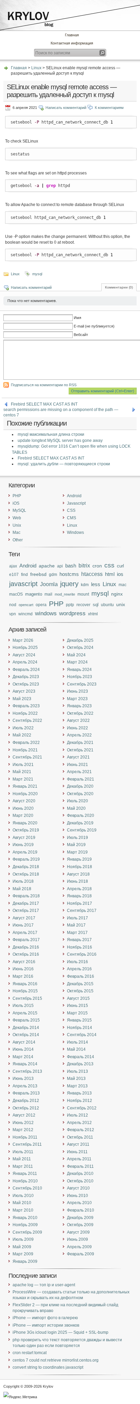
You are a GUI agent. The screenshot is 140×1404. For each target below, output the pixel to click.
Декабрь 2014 (26, 1027)
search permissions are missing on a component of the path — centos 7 (60, 409)
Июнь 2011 (77, 1151)
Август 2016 (24, 961)
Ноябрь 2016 (79, 947)
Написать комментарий (66, 108)
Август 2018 (78, 874)
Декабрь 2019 (80, 823)
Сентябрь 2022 (27, 720)
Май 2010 (22, 1202)
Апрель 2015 (25, 1013)
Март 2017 (77, 932)
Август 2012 (24, 1115)
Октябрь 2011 (80, 1137)
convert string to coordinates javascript (48, 1367)
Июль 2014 (77, 1042)
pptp (70, 604)
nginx (117, 594)
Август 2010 (78, 1188)
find (24, 574)
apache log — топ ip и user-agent (44, 1285)
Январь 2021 (25, 786)
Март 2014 (23, 1056)
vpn (12, 614)
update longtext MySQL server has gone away (60, 440)
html (110, 574)
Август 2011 (78, 1144)
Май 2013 (76, 1078)
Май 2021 (22, 771)
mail (48, 594)
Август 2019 (24, 837)
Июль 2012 (77, 1115)
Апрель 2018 (79, 888)
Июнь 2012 (23, 1122)
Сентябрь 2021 (27, 757)
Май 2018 (22, 888)
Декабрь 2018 (26, 866)
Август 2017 (24, 918)
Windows (75, 532)
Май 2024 (76, 655)
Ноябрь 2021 (25, 750)
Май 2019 (76, 844)
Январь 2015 (79, 1020)
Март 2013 (77, 1086)
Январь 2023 (79, 706)
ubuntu (107, 604)
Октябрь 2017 (26, 910)
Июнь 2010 (77, 1195)
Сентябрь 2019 (82, 830)
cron (97, 565)
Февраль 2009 (80, 1254)
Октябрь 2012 (26, 1108)
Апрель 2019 (25, 852)
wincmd (25, 614)
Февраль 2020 (80, 815)
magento (33, 594)
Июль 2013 (77, 1071)
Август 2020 (24, 801)
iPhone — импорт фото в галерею (45, 1317)
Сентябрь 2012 (82, 1108)
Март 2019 (77, 852)
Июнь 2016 (23, 969)
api (60, 566)
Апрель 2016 (79, 969)
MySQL (19, 510)
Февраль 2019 (26, 859)
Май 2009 (22, 1246)
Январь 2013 (79, 1093)
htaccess (92, 574)
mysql (37, 274)
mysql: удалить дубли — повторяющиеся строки (64, 464)
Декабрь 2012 (26, 1100)
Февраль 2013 (26, 1093)
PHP (17, 495)
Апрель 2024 (25, 662)
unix (120, 604)
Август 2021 (78, 757)
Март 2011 (23, 1166)
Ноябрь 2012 (79, 1100)
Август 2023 (24, 691)
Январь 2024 (79, 669)
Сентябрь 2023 (82, 684)
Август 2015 (78, 998)
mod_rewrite (65, 594)
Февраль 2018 (26, 896)
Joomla (49, 584)
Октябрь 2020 (80, 793)
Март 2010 (23, 1210)
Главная (72, 35)
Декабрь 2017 (26, 903)
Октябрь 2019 (26, 830)
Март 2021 (23, 779)
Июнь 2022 (77, 728)
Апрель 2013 (25, 1086)
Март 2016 (23, 976)
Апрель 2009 (79, 1246)
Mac (16, 532)
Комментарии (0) (119, 287)
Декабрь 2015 (80, 983)
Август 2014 (24, 1042)
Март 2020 (23, 815)
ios (120, 574)
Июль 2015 (23, 1005)
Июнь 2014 (23, 1049)
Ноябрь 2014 (79, 1027)
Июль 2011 (23, 1151)
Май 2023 (22, 698)
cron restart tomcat (30, 1352)
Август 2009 (78, 1232)
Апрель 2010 (79, 1202)
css (109, 565)
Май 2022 (22, 735)
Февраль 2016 (80, 976)
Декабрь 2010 (80, 1173)
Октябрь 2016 (26, 954)
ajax (13, 566)
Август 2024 (24, 655)
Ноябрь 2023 (79, 676)
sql (96, 604)
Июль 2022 (23, 728)
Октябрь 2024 (80, 647)
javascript (23, 583)
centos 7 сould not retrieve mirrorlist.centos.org (56, 1360)
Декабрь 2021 (80, 742)
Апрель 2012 (79, 1122)
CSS (71, 510)
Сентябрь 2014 (82, 1034)
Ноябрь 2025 (25, 647)
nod (12, 604)
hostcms (69, 574)
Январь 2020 (25, 823)
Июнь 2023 (77, 691)
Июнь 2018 (77, 881)
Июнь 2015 (77, 1005)
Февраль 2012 (80, 1129)
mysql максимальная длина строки (51, 434)
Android (74, 495)
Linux (36, 67)
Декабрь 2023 (26, 676)
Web (17, 518)
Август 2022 (78, 720)
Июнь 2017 (23, 925)
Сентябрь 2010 (27, 1188)
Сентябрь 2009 (27, 1232)
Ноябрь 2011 (25, 1137)
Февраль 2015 (26, 1020)
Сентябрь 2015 (27, 998)
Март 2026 (23, 640)
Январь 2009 (25, 1261)
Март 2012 (23, 1129)
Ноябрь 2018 (79, 866)
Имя (77, 318)
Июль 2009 (23, 1239)
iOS (16, 503)
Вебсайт (81, 335)
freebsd (38, 574)
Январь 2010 (25, 1217)
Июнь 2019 (23, 844)
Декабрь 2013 (80, 1064)
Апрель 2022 (79, 735)
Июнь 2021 (77, 764)
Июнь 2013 (23, 1078)
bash (70, 565)
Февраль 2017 (26, 939)
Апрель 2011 (79, 1159)
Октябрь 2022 (80, 713)
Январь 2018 (79, 896)
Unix (17, 525)
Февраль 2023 (26, 706)
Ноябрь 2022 (25, 713)
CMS (71, 518)
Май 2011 (22, 1159)
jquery (69, 583)
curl (120, 565)
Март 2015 (77, 1013)
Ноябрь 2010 (25, 1181)
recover (83, 604)
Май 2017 (76, 925)
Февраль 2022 (26, 742)
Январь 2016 (25, 983)
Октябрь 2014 (26, 1034)
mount (83, 594)
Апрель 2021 (79, 771)
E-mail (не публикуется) (94, 326)
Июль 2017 (77, 918)
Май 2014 (76, 1049)
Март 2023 (77, 698)
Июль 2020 (77, 801)
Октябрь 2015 (80, 991)
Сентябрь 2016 (82, 954)
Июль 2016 (77, 961)
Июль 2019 (77, 837)
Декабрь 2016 (26, 947)
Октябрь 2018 (26, 874)
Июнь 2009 (77, 1239)
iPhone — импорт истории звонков (46, 1325)
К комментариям (109, 108)
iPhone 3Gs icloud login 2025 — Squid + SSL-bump (60, 1332)
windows (46, 613)
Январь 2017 (79, 939)
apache (47, 565)
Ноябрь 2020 (25, 793)
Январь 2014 (25, 1064)
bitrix (84, 565)
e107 (14, 574)
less (95, 584)
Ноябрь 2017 (79, 903)
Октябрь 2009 (80, 1224)
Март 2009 (23, 1254)
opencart (26, 605)
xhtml (93, 614)
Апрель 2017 (25, 932)
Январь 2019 (79, 859)
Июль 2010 (23, 1195)
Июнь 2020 (23, 808)
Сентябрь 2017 (82, 910)
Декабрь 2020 (80, 786)
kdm (85, 584)
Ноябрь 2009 (25, 1224)
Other (18, 540)
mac (122, 584)
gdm (53, 574)
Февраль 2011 (80, 1166)
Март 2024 (77, 662)
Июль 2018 (23, 881)
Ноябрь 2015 (25, 991)
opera (41, 604)
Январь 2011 (25, 1173)
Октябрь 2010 (80, 1181)
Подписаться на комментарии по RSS (43, 385)
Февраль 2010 (80, 1210)
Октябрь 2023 (26, 684)
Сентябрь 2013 (27, 1071)
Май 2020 (76, 808)
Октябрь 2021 (80, 750)
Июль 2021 (23, 764)
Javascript (76, 503)
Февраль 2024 (26, 669)
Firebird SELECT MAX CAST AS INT (44, 404)
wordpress (72, 613)
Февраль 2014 (80, 1056)
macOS (16, 594)
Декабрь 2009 (80, 1217)
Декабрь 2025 (80, 640)
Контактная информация (72, 43)
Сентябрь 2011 (27, 1144)
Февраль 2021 (80, 779)
